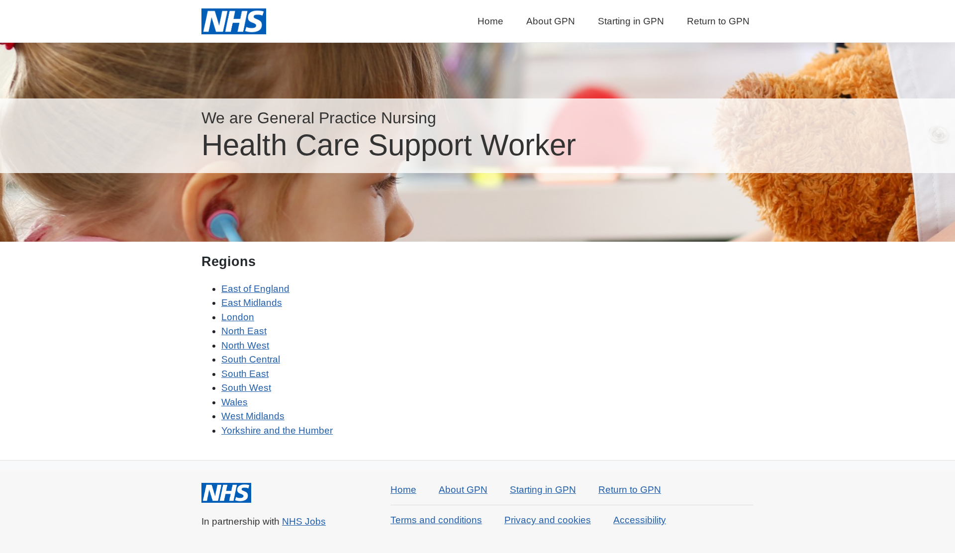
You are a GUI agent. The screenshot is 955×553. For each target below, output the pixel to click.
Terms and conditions (436, 520)
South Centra (249, 359)
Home (490, 21)
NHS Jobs (304, 521)
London (237, 317)
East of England (255, 288)
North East (244, 331)
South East (245, 374)
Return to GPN (718, 21)
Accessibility (639, 520)
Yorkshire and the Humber (277, 430)
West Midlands (253, 416)
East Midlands (251, 302)
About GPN (550, 21)
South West (246, 387)
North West (245, 345)
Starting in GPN (631, 21)
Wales (234, 402)
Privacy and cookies (547, 520)
